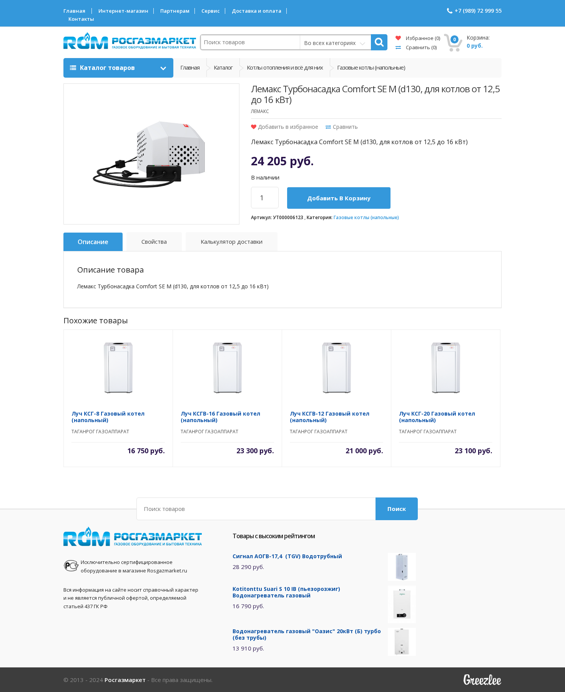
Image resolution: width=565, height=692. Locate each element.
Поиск (396, 508)
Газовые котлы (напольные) (366, 217)
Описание (93, 242)
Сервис (210, 11)
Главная (74, 11)
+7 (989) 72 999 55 (478, 10)
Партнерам (174, 11)
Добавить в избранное (287, 126)
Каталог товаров (107, 67)
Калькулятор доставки (232, 241)
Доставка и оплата (256, 11)
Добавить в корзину (339, 198)
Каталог (223, 67)
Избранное (422, 38)
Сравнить (421, 47)
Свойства (154, 241)
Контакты (81, 19)
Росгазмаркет (125, 680)
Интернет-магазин (123, 11)
